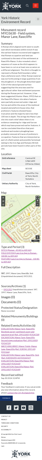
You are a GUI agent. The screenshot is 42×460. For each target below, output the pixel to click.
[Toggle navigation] (38, 19)
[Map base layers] (3, 201)
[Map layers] (3, 197)
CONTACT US (5, 416)
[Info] (3, 204)
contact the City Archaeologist (20, 392)
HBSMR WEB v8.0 (13, 443)
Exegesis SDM (11, 440)
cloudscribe (22, 443)
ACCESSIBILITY (6, 429)
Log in (2, 446)
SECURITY (4, 426)
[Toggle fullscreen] (38, 198)
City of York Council (16, 434)
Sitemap (3, 437)
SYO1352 (8, 289)
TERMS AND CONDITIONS (10, 423)
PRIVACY (4, 419)
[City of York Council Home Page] (11, 6)
